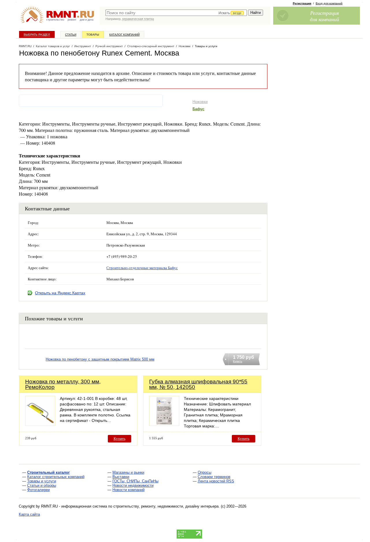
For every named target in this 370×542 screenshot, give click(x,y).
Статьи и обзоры (41, 485)
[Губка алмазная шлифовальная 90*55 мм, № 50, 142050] (164, 424)
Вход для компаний (329, 3)
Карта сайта (29, 514)
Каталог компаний (124, 34)
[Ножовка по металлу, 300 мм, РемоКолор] (40, 424)
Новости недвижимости (132, 485)
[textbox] (176, 13)
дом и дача (86, 19)
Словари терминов (214, 477)
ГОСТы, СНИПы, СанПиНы (135, 481)
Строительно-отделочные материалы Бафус (142, 267)
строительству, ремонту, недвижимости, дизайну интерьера (166, 506)
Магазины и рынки (128, 472)
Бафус (198, 109)
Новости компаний (128, 490)
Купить (119, 438)
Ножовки (200, 102)
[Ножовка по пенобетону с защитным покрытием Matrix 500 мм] (35, 366)
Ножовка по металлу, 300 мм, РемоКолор (63, 384)
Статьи (70, 34)
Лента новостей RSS (216, 481)
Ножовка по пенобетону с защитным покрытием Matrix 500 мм (100, 359)
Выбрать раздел (37, 34)
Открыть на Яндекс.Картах (60, 293)
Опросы (204, 472)
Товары (92, 34)
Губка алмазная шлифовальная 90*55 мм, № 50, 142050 (198, 384)
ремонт (72, 19)
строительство (55, 19)
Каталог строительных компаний (55, 477)
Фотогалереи (38, 490)
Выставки (120, 477)
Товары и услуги (41, 481)
